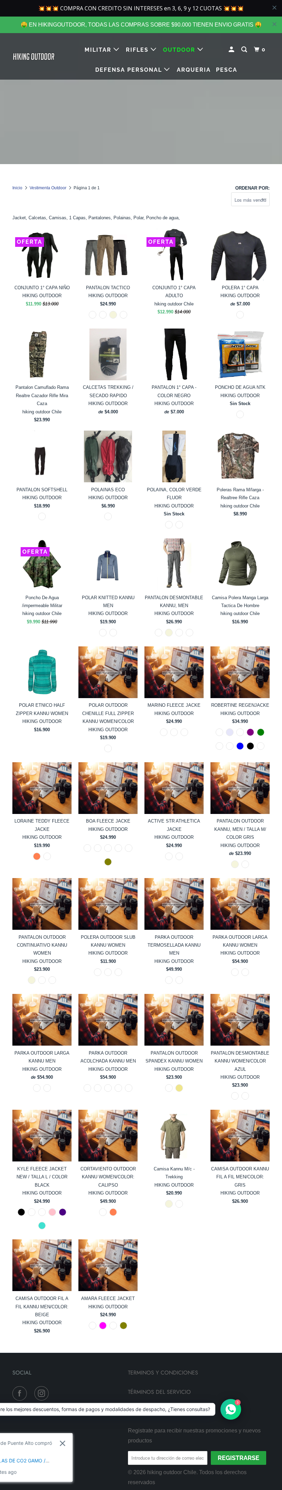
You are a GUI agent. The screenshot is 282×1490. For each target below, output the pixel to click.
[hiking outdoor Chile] (33, 56)
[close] (274, 24)
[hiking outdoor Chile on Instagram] (43, 1393)
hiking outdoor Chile (171, 1472)
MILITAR (99, 50)
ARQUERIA (194, 70)
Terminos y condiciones (163, 1373)
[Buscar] (245, 49)
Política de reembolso (160, 1411)
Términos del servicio (159, 1392)
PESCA (226, 70)
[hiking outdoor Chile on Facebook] (21, 1393)
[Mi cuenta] (232, 49)
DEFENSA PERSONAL (129, 70)
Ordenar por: (252, 188)
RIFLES (138, 50)
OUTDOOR (180, 50)
